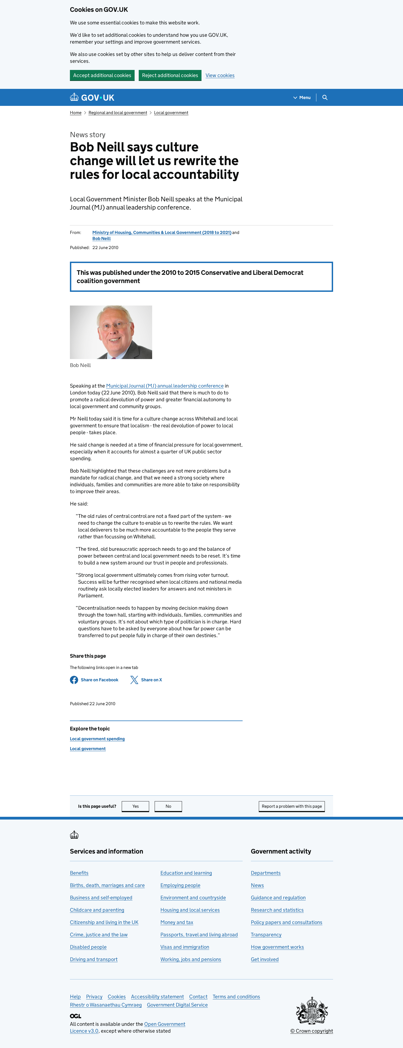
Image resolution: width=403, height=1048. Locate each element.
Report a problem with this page (292, 806)
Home (75, 112)
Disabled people (88, 947)
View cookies (220, 75)
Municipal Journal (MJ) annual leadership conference (165, 386)
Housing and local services (190, 910)
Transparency (266, 934)
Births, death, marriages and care (107, 885)
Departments (266, 873)
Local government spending (97, 738)
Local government (171, 112)
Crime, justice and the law (99, 934)
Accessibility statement (157, 996)
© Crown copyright (311, 1031)
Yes (140, 806)
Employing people (180, 885)
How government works (277, 947)
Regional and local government (118, 112)
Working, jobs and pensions (190, 959)
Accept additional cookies (102, 75)
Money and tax (176, 922)
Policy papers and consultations (286, 922)
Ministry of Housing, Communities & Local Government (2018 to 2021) (161, 232)
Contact (198, 996)
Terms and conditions (236, 996)
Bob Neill (101, 238)
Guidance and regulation (278, 897)
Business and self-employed (101, 897)
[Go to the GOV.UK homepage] (92, 97)
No (174, 806)
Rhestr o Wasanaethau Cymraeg (106, 1005)
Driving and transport (94, 959)
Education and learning (186, 873)
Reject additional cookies (170, 75)
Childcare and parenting (97, 910)
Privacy (94, 996)
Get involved (265, 959)
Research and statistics (277, 910)
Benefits (79, 873)
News (257, 885)
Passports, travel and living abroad (199, 934)
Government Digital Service (177, 1005)
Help (75, 996)
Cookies (117, 996)
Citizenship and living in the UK (104, 922)
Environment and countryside (193, 897)
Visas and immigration (184, 947)
